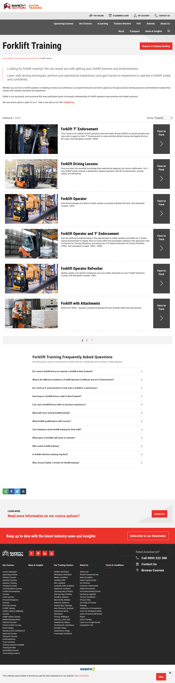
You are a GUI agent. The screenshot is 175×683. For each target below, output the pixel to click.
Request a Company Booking (156, 46)
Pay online (99, 15)
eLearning (102, 23)
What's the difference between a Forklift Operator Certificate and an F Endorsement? (73, 380)
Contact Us (164, 15)
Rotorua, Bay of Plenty (63, 594)
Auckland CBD (59, 580)
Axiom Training (86, 619)
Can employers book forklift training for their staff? (56, 429)
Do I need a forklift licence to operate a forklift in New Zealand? (62, 371)
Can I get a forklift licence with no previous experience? (59, 405)
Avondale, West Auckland (64, 586)
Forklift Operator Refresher (82, 268)
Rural (121, 31)
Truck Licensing (9, 642)
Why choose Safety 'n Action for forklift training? (55, 463)
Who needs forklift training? (45, 446)
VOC (138, 23)
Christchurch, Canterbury (64, 625)
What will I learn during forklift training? (51, 413)
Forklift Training (9, 608)
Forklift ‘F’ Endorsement (79, 128)
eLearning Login (121, 15)
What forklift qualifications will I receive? (51, 421)
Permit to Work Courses (12, 625)
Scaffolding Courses (11, 650)
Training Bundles (9, 647)
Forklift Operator (74, 198)
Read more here (82, 675)
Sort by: (150, 117)
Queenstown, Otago (62, 630)
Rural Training (8, 628)
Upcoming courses (10, 574)
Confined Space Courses (12, 588)
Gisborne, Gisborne (61, 602)
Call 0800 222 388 (154, 558)
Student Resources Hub (89, 574)
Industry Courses (9, 577)
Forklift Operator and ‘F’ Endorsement (90, 233)
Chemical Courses (10, 586)
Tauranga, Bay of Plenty (63, 591)
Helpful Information (87, 588)
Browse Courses (152, 570)
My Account (144, 15)
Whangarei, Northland (62, 574)
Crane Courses (8, 597)
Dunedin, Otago (60, 628)
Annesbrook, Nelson (62, 622)
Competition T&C (86, 625)
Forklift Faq (69, 102)
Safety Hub (84, 571)
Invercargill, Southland (63, 633)
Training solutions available (13, 645)
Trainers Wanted (122, 23)
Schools (151, 23)
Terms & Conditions (87, 597)
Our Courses (85, 23)
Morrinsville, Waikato (62, 600)
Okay (161, 676)
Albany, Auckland (61, 577)
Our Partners (85, 583)
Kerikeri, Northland (61, 571)
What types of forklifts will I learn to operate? (53, 438)
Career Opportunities (88, 580)
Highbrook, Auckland (62, 588)
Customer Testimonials (89, 586)
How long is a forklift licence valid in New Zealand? (56, 396)
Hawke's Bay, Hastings (63, 605)
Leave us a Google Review (90, 622)
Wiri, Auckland (59, 583)
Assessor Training (10, 583)
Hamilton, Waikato (61, 597)
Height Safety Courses (11, 616)
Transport (135, 31)
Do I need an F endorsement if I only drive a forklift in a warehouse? (64, 388)
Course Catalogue (10, 571)
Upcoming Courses (63, 23)
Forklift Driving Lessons (79, 163)
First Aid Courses (9, 605)
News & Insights (153, 31)
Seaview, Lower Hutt (62, 619)
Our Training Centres (63, 565)
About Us (165, 23)
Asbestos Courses (10, 580)
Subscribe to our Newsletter (148, 536)
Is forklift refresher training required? (50, 454)
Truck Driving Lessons (11, 653)
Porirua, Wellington (61, 616)
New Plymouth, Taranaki (63, 608)
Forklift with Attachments (80, 303)
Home (5, 58)
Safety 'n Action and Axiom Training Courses (23, 58)
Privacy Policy (85, 600)
